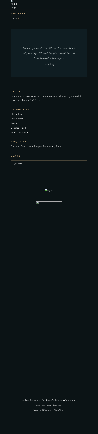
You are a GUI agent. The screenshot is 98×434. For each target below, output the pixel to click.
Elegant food (17, 114)
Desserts (15, 146)
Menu (30, 146)
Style (58, 146)
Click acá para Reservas (49, 405)
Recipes (14, 123)
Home (14, 18)
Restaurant (48, 146)
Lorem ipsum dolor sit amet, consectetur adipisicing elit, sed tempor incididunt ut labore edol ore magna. (49, 53)
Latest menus (17, 119)
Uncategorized (18, 128)
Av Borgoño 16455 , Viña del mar (59, 400)
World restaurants (20, 132)
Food (23, 146)
